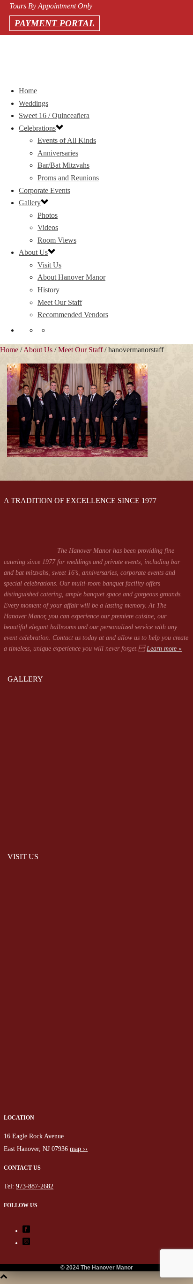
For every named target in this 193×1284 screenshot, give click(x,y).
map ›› (79, 1148)
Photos (47, 215)
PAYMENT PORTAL (55, 23)
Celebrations (37, 128)
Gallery (30, 203)
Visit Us (49, 265)
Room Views (56, 240)
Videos (47, 227)
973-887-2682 (10, 56)
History (48, 290)
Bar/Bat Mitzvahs (63, 165)
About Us (33, 252)
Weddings (33, 103)
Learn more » (164, 648)
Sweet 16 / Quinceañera (54, 115)
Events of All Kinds (66, 140)
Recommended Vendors (72, 315)
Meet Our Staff (59, 302)
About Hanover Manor (71, 277)
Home (28, 91)
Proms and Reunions (68, 178)
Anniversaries (57, 153)
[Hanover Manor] (96, 1106)
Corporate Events (44, 190)
